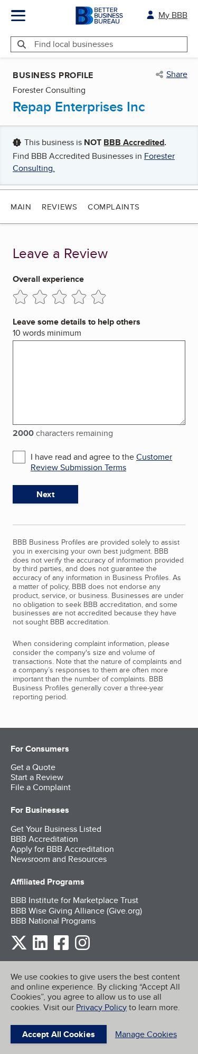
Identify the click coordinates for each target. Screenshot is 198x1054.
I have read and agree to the (101, 462)
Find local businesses (73, 44)
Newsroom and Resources (59, 859)
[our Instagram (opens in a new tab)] (82, 948)
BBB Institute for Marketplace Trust (74, 900)
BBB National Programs (53, 921)
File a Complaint (41, 787)
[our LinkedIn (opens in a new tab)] (40, 948)
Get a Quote (33, 767)
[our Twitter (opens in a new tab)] (19, 948)
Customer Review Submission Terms (101, 462)
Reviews (59, 206)
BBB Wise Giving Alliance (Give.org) (76, 911)
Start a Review (37, 777)
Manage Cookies (146, 1034)
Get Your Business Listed (56, 829)
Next (45, 494)
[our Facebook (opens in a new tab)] (61, 948)
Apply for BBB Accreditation (62, 849)
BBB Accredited (133, 142)
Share (176, 74)
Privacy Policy (101, 1007)
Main (21, 206)
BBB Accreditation (44, 839)
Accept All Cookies (58, 1034)
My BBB (172, 15)
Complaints (114, 206)
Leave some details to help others (76, 322)
